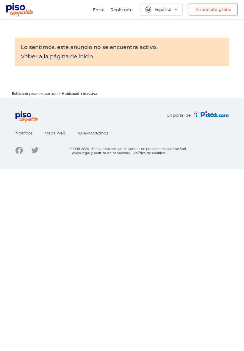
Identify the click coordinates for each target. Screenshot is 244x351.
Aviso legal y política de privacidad (101, 153)
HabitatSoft (177, 149)
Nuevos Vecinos (93, 133)
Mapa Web (55, 133)
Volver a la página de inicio (57, 56)
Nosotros (23, 133)
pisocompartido (44, 93)
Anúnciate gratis (213, 9)
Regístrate (121, 9)
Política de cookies (149, 153)
